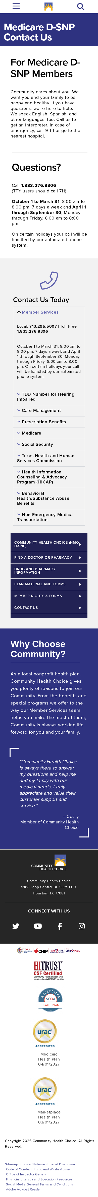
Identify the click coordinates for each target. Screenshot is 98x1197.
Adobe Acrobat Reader (23, 1189)
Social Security (37, 444)
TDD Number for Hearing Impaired (45, 397)
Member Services (40, 312)
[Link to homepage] (48, 7)
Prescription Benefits (44, 422)
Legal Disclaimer (62, 1164)
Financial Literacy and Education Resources (39, 1179)
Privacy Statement (34, 1164)
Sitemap (11, 1164)
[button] (81, 7)
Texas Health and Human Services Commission (45, 458)
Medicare (31, 433)
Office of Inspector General (26, 1174)
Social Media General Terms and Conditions (39, 1184)
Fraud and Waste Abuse (52, 1169)
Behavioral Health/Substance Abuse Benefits (43, 498)
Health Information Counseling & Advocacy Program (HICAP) (42, 477)
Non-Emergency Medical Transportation (45, 517)
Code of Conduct (19, 1169)
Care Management (41, 410)
